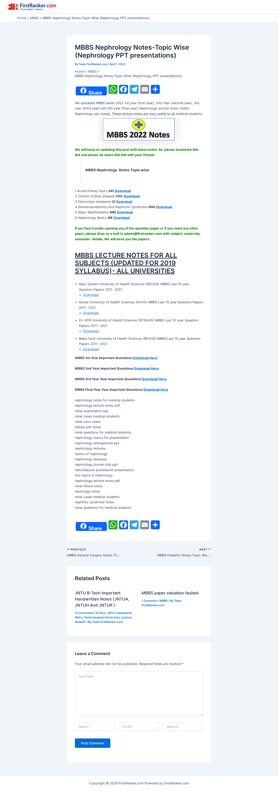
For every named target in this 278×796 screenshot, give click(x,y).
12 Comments (84, 613)
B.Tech (101, 613)
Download (91, 295)
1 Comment (149, 600)
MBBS (164, 600)
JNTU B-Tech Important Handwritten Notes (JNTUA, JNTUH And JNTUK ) (102, 599)
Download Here (145, 358)
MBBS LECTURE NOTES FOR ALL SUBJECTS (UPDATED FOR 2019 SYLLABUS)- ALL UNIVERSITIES (126, 263)
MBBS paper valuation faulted (170, 593)
